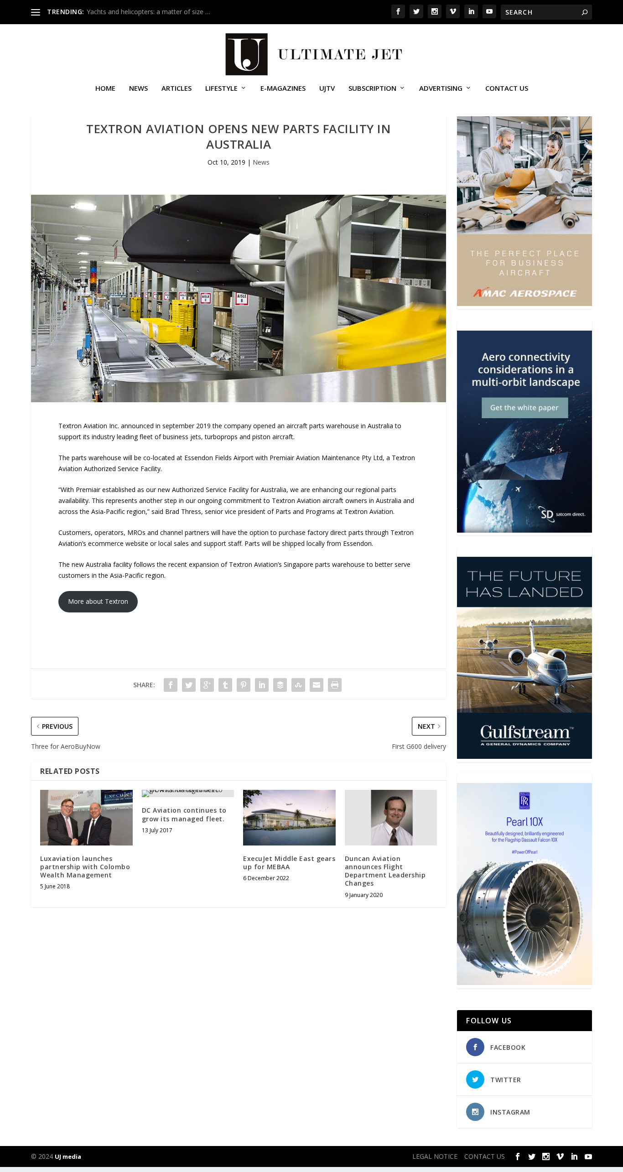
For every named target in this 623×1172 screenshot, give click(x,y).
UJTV (327, 88)
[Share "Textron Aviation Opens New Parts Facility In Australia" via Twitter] (189, 685)
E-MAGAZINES (283, 88)
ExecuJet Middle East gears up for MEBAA (289, 862)
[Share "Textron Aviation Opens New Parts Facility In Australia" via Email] (316, 685)
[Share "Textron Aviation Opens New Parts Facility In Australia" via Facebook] (170, 685)
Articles (176, 88)
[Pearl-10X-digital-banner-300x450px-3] (524, 982)
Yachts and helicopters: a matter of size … (148, 11)
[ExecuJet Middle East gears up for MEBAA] (289, 817)
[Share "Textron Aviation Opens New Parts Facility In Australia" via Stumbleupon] (298, 685)
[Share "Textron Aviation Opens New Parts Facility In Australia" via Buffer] (280, 685)
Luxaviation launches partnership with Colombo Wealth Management (85, 866)
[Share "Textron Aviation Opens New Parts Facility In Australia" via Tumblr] (225, 685)
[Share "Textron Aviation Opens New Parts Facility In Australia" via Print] (335, 685)
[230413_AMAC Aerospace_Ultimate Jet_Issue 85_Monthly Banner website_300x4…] (524, 303)
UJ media (68, 1156)
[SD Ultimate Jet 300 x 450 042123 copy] (524, 530)
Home (105, 88)
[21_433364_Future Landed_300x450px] (524, 756)
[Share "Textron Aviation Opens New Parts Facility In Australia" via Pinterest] (243, 685)
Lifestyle (221, 88)
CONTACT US (506, 88)
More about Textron (98, 601)
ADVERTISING (440, 88)
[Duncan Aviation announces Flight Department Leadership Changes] (391, 817)
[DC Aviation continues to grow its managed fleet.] (188, 793)
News (138, 88)
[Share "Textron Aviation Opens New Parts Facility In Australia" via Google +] (207, 685)
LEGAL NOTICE (434, 1156)
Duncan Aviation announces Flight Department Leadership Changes (385, 871)
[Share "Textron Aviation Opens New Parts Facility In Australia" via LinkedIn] (262, 685)
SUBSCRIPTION (372, 88)
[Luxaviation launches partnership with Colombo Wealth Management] (86, 817)
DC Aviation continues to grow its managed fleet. (184, 814)
